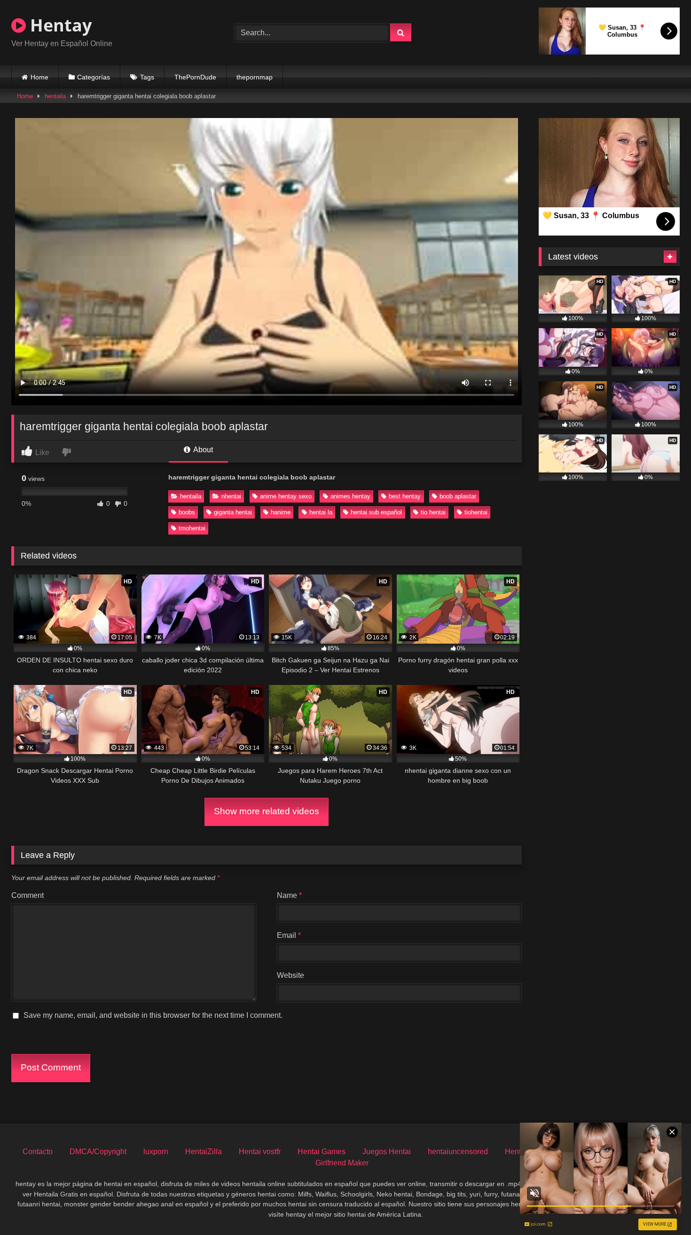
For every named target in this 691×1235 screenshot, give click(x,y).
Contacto (38, 1152)
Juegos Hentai (386, 1152)
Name (289, 895)
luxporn (155, 1152)
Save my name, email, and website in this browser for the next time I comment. (153, 1015)
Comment (27, 895)
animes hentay (350, 496)
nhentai (231, 496)
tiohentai (475, 512)
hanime (281, 512)
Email (289, 935)
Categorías (93, 77)
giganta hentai (233, 512)
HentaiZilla (203, 1152)
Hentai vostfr (260, 1152)
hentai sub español (376, 512)
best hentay (405, 496)
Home (39, 77)
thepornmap (254, 77)
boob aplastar (458, 496)
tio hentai (433, 512)
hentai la (320, 512)
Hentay (59, 25)
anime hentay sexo (286, 496)
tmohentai (192, 528)
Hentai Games (322, 1152)
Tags (147, 77)
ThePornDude (195, 77)
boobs (187, 512)
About (202, 450)
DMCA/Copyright (98, 1152)
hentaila (55, 96)
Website (290, 975)
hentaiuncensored (458, 1152)
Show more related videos (266, 811)
